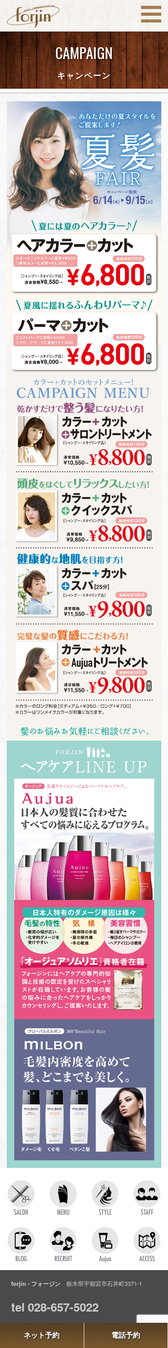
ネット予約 (42, 1335)
